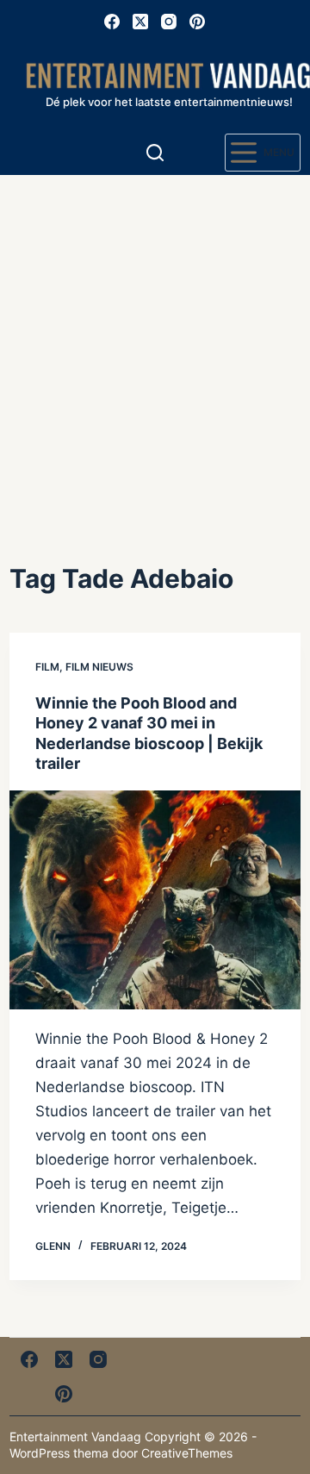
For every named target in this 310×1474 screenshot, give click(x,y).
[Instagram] (169, 21)
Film (47, 666)
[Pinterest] (197, 21)
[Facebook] (112, 21)
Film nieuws (99, 666)
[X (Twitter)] (140, 21)
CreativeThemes (186, 1453)
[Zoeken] (155, 152)
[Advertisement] (155, 339)
